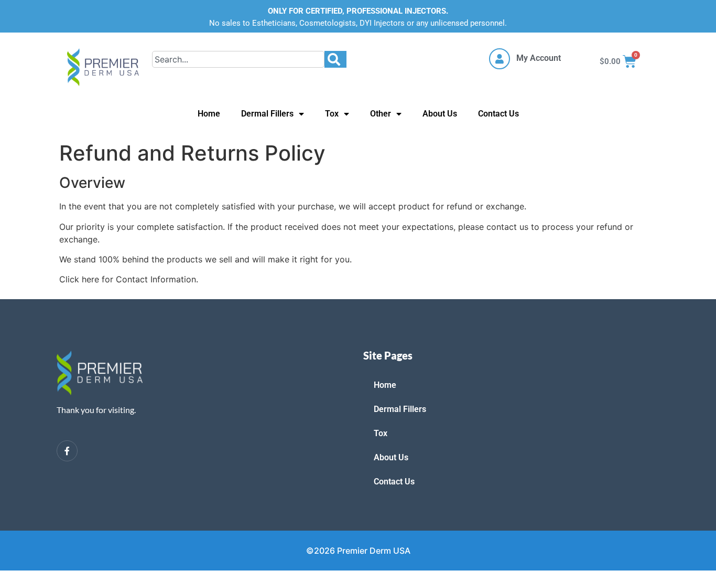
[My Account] (499, 58)
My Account (538, 58)
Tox (332, 114)
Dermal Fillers (267, 114)
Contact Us (498, 114)
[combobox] (238, 59)
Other (380, 114)
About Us (439, 114)
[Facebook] (67, 450)
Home (209, 114)
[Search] (335, 59)
